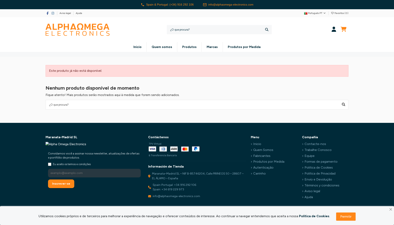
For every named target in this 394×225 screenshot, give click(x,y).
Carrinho (259, 173)
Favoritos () (341, 13)
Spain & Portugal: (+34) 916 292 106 (170, 4)
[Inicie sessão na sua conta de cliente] (334, 29)
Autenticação (263, 167)
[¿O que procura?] (267, 29)
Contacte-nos (315, 144)
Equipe (310, 156)
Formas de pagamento (321, 161)
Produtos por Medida (268, 161)
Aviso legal (66, 13)
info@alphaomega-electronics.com (230, 4)
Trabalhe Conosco (318, 150)
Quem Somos (263, 150)
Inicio (257, 144)
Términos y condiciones (322, 185)
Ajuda (79, 13)
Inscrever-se (61, 183)
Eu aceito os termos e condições (72, 164)
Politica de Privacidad (320, 173)
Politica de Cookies (319, 167)
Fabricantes (261, 156)
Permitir (346, 216)
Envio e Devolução (318, 179)
